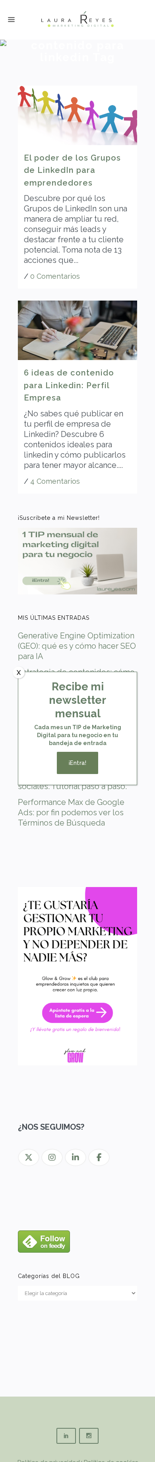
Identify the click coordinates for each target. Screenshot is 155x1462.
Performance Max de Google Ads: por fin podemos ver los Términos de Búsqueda (71, 812)
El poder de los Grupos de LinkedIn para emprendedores (72, 170)
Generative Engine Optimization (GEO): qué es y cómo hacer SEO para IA (77, 646)
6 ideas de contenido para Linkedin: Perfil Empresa (69, 385)
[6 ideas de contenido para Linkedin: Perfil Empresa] (77, 330)
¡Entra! (78, 763)
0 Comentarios (55, 276)
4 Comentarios (55, 481)
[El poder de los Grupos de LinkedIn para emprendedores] (77, 115)
